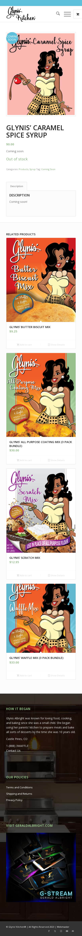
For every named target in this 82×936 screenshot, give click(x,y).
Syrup (32, 169)
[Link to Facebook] (49, 931)
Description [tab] (16, 186)
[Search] (56, 14)
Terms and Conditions (19, 787)
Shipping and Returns (19, 793)
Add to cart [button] (25, 344)
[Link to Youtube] (67, 931)
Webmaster (63, 926)
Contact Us (13, 750)
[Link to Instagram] (61, 931)
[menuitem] (56, 14)
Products (23, 169)
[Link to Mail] (73, 931)
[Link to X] (55, 931)
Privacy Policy (14, 800)
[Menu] (65, 14)
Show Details (57, 344)
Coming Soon (48, 169)
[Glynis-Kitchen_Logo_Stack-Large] (34, 14)
